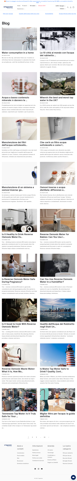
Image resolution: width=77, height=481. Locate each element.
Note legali (35, 455)
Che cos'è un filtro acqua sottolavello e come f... (53, 143)
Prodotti (24, 5)
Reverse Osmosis (67, 463)
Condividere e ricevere (51, 456)
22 (44, 437)
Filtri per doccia (67, 455)
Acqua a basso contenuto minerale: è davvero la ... (15, 99)
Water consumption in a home (18, 53)
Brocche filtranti (67, 458)
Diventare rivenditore (23, 463)
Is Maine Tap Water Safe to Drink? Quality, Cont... (54, 370)
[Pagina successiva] (48, 437)
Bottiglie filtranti (67, 461)
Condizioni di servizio (38, 460)
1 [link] (28, 437)
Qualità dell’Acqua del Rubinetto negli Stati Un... (57, 325)
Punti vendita (20, 455)
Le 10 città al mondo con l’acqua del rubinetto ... (57, 54)
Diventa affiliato (52, 459)
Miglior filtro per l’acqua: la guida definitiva (57, 415)
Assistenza (20, 8)
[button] (25, 5)
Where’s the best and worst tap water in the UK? (56, 99)
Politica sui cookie (37, 458)
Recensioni (20, 461)
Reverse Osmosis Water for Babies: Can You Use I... (54, 235)
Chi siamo (32, 5)
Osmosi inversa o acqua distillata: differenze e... (52, 188)
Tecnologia (51, 452)
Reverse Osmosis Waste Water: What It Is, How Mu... (18, 370)
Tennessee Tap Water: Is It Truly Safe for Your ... (19, 415)
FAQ (18, 458)
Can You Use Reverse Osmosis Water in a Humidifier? (56, 280)
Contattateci (20, 453)
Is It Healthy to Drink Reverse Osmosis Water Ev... (17, 235)
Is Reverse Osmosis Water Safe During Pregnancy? (18, 280)
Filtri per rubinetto (68, 453)
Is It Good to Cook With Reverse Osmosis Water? (19, 325)
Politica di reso (36, 452)
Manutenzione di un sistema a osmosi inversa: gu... (18, 188)
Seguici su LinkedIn (53, 462)
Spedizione (35, 450)
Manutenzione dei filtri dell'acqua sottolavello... (14, 143)
